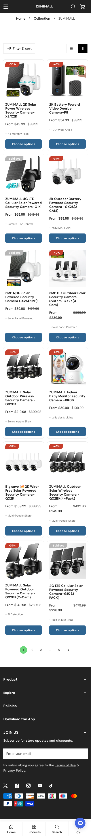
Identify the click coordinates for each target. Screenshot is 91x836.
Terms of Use (65, 765)
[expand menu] (6, 6)
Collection (42, 18)
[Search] (73, 6)
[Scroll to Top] (83, 812)
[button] (83, 6)
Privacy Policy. (14, 770)
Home (20, 18)
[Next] (67, 650)
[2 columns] (83, 48)
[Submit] (82, 753)
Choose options (23, 144)
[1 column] (71, 48)
